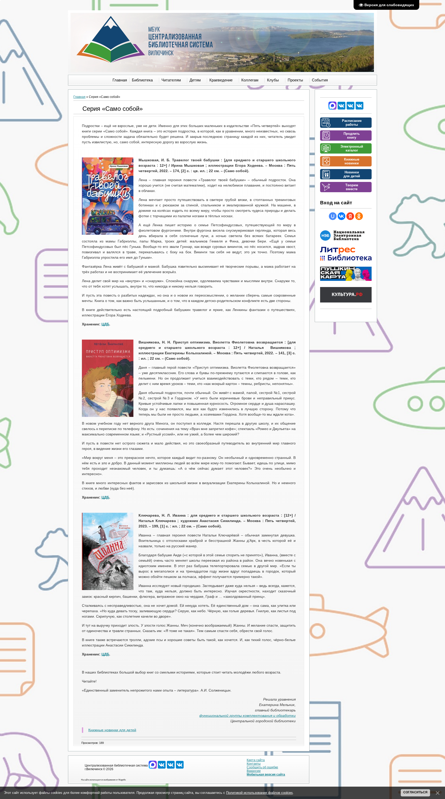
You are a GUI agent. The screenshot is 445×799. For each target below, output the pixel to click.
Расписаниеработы (352, 123)
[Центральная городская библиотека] (341, 109)
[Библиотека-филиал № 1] (350, 109)
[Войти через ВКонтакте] (341, 216)
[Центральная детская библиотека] (359, 109)
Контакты (254, 764)
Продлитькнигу (352, 135)
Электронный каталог (351, 148)
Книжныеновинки (351, 161)
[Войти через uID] (333, 216)
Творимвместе (351, 187)
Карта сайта (256, 760)
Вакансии (254, 771)
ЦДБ (105, 324)
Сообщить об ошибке (262, 767)
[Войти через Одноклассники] (359, 216)
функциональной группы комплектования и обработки (247, 715)
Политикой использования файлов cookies (259, 793)
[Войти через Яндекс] (350, 216)
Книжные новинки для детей (112, 730)
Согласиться (415, 792)
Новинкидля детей (352, 174)
